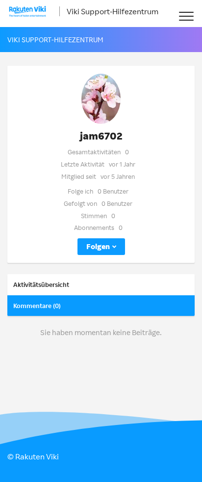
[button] (186, 16)
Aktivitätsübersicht (41, 284)
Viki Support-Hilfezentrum (112, 11)
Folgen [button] (98, 246)
